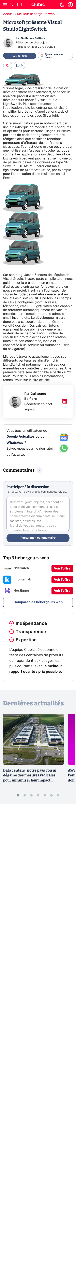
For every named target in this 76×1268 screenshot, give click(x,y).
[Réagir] (7, 65)
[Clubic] (38, 5)
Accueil (8, 14)
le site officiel (39, 380)
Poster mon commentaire (38, 537)
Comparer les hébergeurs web (38, 602)
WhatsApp (14, 442)
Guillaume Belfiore (33, 38)
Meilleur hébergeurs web (36, 14)
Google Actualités (20, 436)
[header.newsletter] (19, 5)
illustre (30, 278)
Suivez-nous (19, 56)
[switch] (62, 4)
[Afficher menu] (5, 4)
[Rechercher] (11, 5)
